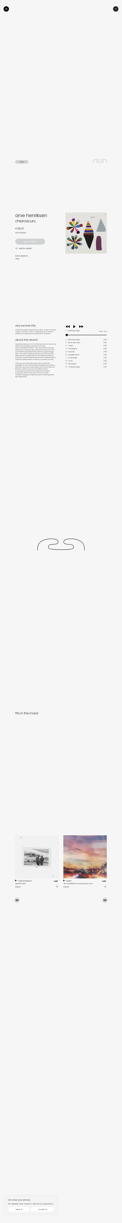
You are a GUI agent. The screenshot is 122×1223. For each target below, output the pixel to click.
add (56, 881)
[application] (86, 330)
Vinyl (17, 258)
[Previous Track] (68, 327)
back (22, 162)
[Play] (76, 326)
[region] (31, 1205)
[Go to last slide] (17, 900)
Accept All (42, 1209)
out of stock (30, 241)
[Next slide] (105, 900)
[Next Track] (81, 327)
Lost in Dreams (21, 256)
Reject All (18, 1209)
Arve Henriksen (31, 215)
